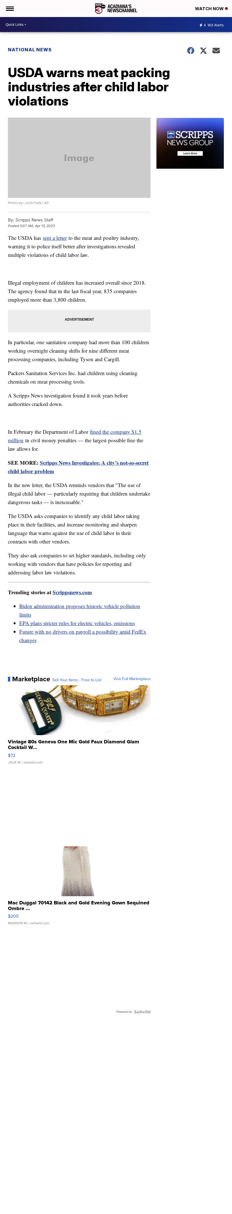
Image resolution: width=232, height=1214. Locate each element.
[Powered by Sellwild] (142, 1012)
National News (30, 49)
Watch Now (210, 8)
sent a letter (55, 237)
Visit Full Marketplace (132, 679)
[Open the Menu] (9, 8)
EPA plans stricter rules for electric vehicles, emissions (77, 623)
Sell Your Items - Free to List (76, 680)
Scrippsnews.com (72, 592)
